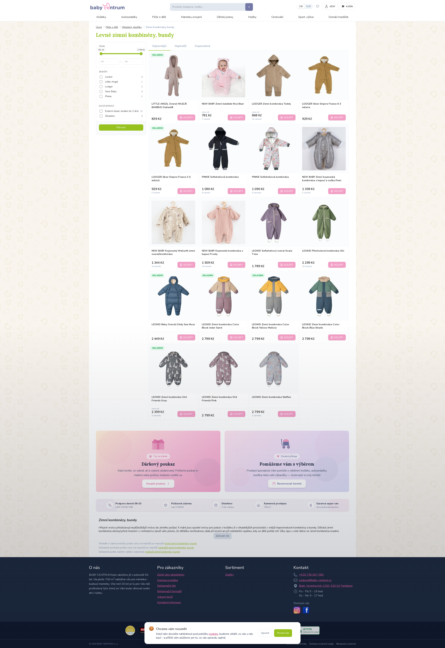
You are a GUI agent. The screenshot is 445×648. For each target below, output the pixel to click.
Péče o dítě (159, 17)
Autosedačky (129, 17)
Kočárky (101, 17)
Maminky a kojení (191, 17)
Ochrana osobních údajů (321, 643)
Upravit (265, 633)
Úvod (99, 27)
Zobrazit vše (222, 536)
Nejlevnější (159, 46)
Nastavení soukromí (346, 643)
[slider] (101, 53)
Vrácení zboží (165, 597)
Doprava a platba (167, 580)
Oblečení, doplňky (132, 27)
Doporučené (202, 46)
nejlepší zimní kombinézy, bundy (162, 551)
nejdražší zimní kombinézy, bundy (176, 547)
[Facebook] (305, 610)
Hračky (252, 17)
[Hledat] (249, 7)
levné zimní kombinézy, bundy (181, 543)
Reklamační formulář (169, 591)
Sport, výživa (306, 17)
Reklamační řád (166, 586)
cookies (213, 634)
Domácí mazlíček (339, 17)
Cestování (277, 17)
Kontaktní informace (169, 602)
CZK (301, 6)
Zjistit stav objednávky (170, 575)
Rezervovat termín (289, 484)
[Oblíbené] (317, 6)
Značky (229, 575)
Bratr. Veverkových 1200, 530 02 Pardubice (326, 586)
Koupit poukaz (155, 484)
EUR (308, 6)
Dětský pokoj (225, 17)
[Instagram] (296, 610)
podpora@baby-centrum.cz (315, 580)
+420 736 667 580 (311, 575)
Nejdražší (181, 46)
